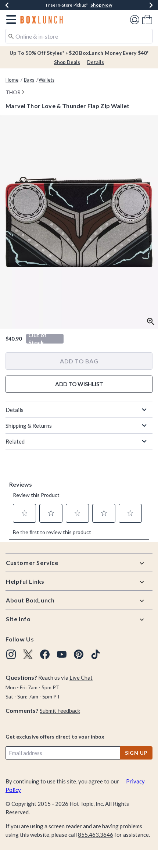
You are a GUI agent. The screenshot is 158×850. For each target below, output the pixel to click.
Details (95, 62)
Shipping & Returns (29, 425)
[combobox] (79, 36)
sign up (136, 753)
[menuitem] (147, 19)
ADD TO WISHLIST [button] (79, 384)
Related (15, 441)
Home (12, 80)
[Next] (151, 5)
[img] (11, 654)
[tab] (79, 222)
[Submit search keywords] (11, 35)
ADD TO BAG (79, 361)
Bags (29, 80)
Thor (13, 92)
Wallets (46, 80)
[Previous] (7, 5)
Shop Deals (67, 62)
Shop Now (101, 5)
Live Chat (81, 677)
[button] (10, 19)
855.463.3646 (95, 834)
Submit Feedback (60, 710)
